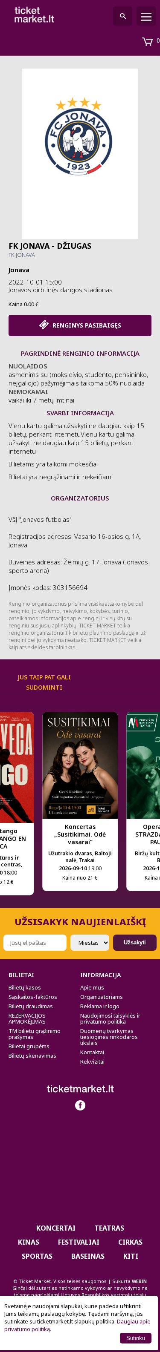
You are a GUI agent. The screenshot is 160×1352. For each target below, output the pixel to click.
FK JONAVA (22, 255)
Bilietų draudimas (31, 1006)
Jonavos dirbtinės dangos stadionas (61, 289)
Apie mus (92, 987)
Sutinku (135, 1338)
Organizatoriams (101, 997)
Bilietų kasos (25, 987)
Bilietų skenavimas (32, 1055)
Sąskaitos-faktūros (33, 997)
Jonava (19, 269)
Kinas (28, 1242)
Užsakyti (135, 942)
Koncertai (56, 1228)
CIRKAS (130, 1242)
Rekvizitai (92, 1061)
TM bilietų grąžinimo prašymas (35, 1034)
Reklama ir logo (99, 1006)
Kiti (130, 1256)
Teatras (109, 1228)
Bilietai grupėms (29, 1046)
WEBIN (139, 1281)
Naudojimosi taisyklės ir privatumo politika (110, 1018)
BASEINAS (88, 1256)
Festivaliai (78, 1242)
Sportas (37, 1256)
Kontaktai (92, 1052)
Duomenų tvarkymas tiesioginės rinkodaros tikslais (109, 1037)
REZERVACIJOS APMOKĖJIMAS (27, 1018)
